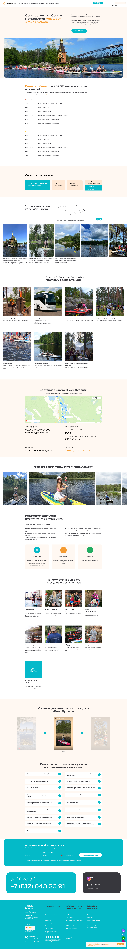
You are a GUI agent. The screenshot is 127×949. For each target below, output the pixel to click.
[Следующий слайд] (100, 219)
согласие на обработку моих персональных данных (70, 860)
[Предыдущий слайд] (97, 219)
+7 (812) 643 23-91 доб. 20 (39, 450)
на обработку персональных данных (94, 944)
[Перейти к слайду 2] (63, 751)
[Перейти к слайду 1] (62, 751)
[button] (109, 3)
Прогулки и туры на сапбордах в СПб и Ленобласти (9, 5)
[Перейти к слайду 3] (64, 751)
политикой (43, 860)
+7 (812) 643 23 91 (38, 886)
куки (96, 943)
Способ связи (48, 852)
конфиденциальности (51, 860)
